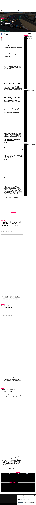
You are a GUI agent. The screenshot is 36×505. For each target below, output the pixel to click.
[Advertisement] (18, 5)
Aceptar (20, 502)
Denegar (26, 502)
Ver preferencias (32, 502)
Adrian (7, 34)
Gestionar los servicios (20, 500)
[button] (34, 495)
